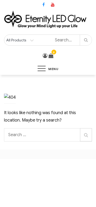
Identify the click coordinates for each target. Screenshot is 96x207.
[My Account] (45, 56)
